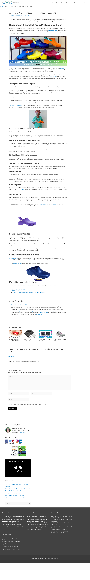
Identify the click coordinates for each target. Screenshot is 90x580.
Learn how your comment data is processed (36, 411)
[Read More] (22, 432)
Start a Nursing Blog (56, 527)
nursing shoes (12, 31)
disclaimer (29, 529)
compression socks (52, 30)
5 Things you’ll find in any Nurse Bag (21, 290)
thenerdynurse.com (43, 312)
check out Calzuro (17, 263)
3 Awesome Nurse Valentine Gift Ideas (14, 340)
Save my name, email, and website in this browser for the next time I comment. (27, 404)
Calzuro (62, 68)
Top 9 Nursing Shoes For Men (58, 532)
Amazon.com (18, 526)
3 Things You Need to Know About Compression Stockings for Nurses (28, 292)
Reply (67, 364)
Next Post (59, 320)
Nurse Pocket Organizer (28, 340)
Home (1, 6)
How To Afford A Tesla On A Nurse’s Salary (14, 495)
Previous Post (13, 320)
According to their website (15, 105)
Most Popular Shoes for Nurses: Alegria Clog (61, 526)
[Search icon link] (88, 3)
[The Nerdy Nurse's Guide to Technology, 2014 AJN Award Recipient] (22, 451)
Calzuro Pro (55, 204)
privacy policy (7, 527)
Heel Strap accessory (44, 204)
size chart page (30, 259)
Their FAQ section (13, 258)
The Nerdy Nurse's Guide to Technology (24, 311)
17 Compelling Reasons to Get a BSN (13, 493)
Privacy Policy (54, 558)
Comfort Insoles (20, 189)
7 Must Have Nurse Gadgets (18, 289)
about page (39, 314)
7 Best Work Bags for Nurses (45, 340)
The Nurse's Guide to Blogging (48, 311)
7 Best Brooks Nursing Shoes (60, 340)
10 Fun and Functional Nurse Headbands (14, 497)
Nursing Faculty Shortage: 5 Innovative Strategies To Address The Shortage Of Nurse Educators (12, 543)
